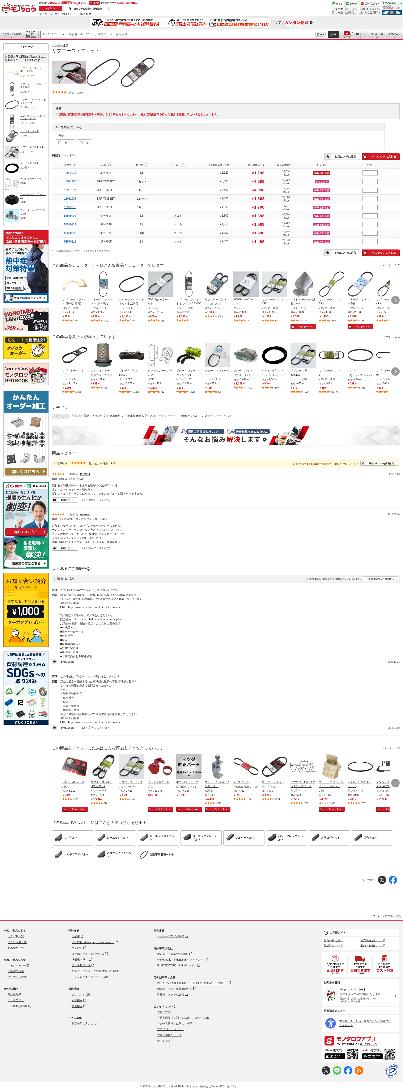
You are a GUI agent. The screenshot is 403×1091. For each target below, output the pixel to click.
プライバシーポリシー (170, 1029)
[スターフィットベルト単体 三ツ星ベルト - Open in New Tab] (360, 284)
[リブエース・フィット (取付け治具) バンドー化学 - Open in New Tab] (74, 284)
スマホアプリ (16, 1000)
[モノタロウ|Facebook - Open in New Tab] (348, 1073)
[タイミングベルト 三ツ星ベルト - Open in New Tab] (274, 356)
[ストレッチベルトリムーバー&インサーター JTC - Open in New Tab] (331, 767)
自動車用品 (113, 415)
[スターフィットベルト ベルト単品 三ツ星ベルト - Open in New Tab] (103, 284)
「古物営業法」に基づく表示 (174, 1023)
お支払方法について (372, 940)
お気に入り (394, 34)
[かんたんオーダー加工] (26, 476)
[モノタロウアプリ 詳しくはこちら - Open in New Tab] (360, 1040)
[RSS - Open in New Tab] (359, 1073)
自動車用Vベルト (189, 415)
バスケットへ (306, 326)
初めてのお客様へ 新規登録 (87, 8)
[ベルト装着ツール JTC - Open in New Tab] (74, 767)
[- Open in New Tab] (336, 964)
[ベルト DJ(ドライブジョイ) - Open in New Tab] (360, 356)
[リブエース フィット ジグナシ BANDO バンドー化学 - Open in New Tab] (189, 284)
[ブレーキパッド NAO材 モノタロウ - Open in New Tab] (131, 356)
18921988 (70, 181)
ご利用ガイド (338, 932)
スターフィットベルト (218, 415)
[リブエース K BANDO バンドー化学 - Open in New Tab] (303, 356)
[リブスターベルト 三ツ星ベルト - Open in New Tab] (217, 284)
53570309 (70, 233)
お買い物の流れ (333, 940)
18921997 (70, 190)
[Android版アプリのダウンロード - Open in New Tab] (379, 1054)
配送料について (333, 945)
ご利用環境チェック (169, 1035)
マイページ (46, 13)
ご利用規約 (164, 1012)
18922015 (70, 207)
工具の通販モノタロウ (89, 415)
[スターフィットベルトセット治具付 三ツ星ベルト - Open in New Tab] (131, 284)
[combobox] (190, 34)
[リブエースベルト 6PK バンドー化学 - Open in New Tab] (274, 284)
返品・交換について (372, 945)
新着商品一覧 (16, 947)
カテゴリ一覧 (16, 936)
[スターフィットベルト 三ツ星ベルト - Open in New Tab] (217, 356)
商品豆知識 (14, 994)
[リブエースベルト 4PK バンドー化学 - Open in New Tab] (388, 284)
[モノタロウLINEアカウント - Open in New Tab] (337, 1073)
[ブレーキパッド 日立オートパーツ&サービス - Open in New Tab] (246, 356)
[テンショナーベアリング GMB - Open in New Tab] (160, 356)
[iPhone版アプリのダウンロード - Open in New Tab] (341, 1054)
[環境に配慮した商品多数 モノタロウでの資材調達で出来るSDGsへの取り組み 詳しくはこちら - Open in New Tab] (26, 724)
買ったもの (377, 34)
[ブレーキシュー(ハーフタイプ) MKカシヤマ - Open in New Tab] (189, 356)
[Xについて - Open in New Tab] (326, 1073)
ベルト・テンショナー (161, 415)
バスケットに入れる (384, 156)
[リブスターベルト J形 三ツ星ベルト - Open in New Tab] (388, 356)
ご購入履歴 (84, 13)
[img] (20, 8)
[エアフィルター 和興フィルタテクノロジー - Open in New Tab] (103, 356)
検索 (333, 34)
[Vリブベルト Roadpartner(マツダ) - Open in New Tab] (246, 767)
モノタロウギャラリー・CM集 (90, 976)
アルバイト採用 (81, 994)
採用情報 (73, 988)
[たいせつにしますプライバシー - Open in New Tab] (392, 1071)
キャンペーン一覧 (18, 965)
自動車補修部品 (134, 415)
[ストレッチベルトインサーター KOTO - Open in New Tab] (217, 767)
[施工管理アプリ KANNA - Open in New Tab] (26, 535)
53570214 (70, 224)
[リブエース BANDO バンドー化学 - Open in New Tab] (131, 767)
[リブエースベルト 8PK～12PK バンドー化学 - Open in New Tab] (103, 767)
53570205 (70, 215)
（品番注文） (30, 34)
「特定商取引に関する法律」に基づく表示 (183, 1017)
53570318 (70, 241)
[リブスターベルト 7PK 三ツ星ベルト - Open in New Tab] (74, 356)
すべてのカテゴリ (51, 34)
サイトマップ (165, 1040)
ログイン (50, 8)
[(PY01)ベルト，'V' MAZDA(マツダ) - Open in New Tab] (189, 767)
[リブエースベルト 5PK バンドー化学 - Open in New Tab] (331, 284)
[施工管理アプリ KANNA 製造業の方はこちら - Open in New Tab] (26, 567)
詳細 (319, 34)
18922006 (70, 198)
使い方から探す (17, 977)
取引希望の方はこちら (85, 1023)
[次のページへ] (395, 300)
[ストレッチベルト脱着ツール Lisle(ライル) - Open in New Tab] (303, 284)
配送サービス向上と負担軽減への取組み (96, 971)
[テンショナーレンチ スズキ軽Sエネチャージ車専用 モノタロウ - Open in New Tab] (388, 767)
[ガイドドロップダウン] (370, 11)
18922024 (70, 172)
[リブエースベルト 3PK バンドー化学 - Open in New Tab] (331, 356)
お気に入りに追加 (345, 156)
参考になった (68, 500)
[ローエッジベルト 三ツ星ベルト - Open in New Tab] (274, 767)
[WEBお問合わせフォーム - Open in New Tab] (337, 8)
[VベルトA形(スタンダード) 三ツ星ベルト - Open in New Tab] (360, 767)
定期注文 (66, 13)
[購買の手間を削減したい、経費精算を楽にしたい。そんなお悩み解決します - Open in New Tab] (226, 435)
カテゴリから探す (11, 34)
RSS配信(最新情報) (19, 1006)
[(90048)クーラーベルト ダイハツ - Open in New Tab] (160, 284)
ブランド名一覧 (17, 942)
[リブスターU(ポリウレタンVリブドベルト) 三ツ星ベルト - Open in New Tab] (303, 767)
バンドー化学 (60, 45)
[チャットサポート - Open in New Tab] (351, 8)
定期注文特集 (16, 971)
